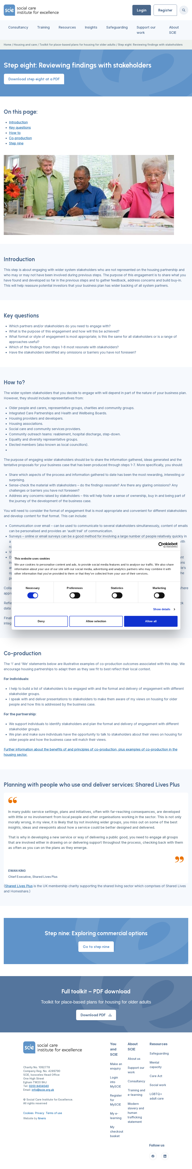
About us (134, 1059)
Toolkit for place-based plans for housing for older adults (77, 44)
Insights (91, 27)
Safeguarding (117, 27)
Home (7, 44)
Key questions (20, 127)
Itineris (42, 1118)
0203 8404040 (39, 1086)
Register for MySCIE (116, 1100)
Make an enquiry (116, 1066)
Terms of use (54, 1113)
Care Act (156, 1076)
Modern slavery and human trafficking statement (136, 1113)
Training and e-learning (136, 1092)
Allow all (151, 621)
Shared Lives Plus (19, 886)
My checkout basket (116, 1131)
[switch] (75, 595)
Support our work (146, 30)
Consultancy (18, 27)
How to (15, 133)
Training (43, 27)
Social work (158, 1085)
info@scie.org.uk (43, 1089)
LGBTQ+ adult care (157, 1096)
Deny (41, 621)
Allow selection (96, 621)
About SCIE (174, 30)
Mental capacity (156, 1065)
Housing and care (25, 44)
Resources (67, 27)
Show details (161, 609)
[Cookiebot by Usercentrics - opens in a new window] (161, 545)
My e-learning (116, 1116)
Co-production (20, 138)
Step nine (16, 143)
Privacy (39, 1113)
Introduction (18, 122)
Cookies (28, 1113)
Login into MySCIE (115, 1082)
